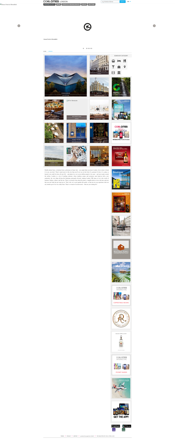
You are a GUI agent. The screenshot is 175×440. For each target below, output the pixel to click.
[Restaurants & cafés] (124, 61)
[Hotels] (119, 61)
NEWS (58, 4)
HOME (44, 51)
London (50, 51)
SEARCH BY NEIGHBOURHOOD (71, 4)
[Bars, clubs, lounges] (113, 67)
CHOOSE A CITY (49, 4)
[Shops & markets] (113, 61)
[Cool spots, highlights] (124, 67)
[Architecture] (119, 72)
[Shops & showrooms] (119, 67)
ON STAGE (92, 4)
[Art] (113, 72)
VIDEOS (84, 4)
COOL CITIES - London (51, 1)
